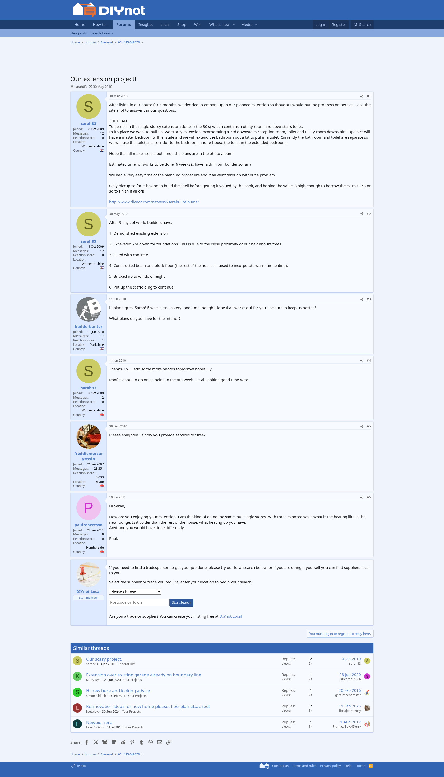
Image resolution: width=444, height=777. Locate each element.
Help (348, 765)
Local (165, 24)
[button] (233, 24)
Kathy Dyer (94, 680)
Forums (123, 24)
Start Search (181, 602)
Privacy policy (330, 765)
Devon (99, 481)
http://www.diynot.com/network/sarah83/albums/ (154, 201)
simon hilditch (96, 696)
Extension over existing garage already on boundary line (143, 675)
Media (246, 24)
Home (79, 24)
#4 (369, 360)
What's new (219, 24)
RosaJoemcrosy (350, 710)
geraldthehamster (348, 695)
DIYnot (80, 765)
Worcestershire (93, 146)
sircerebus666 (350, 679)
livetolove (93, 711)
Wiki (198, 24)
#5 (369, 426)
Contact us (280, 765)
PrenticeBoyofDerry (347, 726)
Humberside (95, 547)
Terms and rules (304, 765)
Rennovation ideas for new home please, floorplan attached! (148, 706)
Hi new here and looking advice (118, 691)
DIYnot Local (230, 616)
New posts (78, 33)
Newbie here (99, 722)
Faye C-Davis (95, 727)
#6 (369, 497)
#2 (369, 214)
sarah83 (81, 86)
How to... (101, 24)
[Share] (361, 96)
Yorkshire (97, 344)
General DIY (126, 664)
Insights (145, 24)
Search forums (102, 33)
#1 (369, 96)
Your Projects (132, 680)
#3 (369, 299)
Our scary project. (104, 659)
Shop (181, 24)
